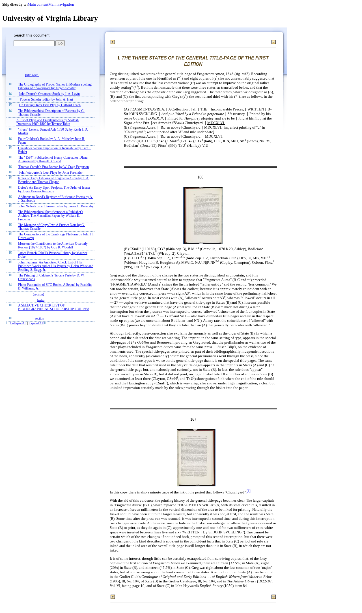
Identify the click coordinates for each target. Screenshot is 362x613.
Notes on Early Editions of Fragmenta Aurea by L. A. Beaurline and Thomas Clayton (53, 180)
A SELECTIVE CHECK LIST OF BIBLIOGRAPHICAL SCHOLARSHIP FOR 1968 (53, 307)
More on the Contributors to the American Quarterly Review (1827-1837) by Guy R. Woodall (53, 245)
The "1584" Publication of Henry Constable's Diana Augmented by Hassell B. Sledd (52, 159)
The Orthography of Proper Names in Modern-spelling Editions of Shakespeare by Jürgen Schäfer (55, 86)
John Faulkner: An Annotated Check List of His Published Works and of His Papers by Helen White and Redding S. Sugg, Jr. (55, 266)
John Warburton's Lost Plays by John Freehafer (51, 172)
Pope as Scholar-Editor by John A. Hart (46, 99)
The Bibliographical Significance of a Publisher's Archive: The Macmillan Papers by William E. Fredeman (50, 215)
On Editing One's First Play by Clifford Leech (50, 105)
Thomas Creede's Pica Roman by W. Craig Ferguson (53, 167)
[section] (38, 294)
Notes (40, 300)
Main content (38, 4)
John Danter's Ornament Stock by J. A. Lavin (49, 94)
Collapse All (18, 323)
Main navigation (61, 4)
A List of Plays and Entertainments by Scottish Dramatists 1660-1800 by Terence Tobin (47, 122)
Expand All (36, 323)
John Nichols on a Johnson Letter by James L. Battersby (56, 206)
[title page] (32, 75)
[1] (249, 491)
